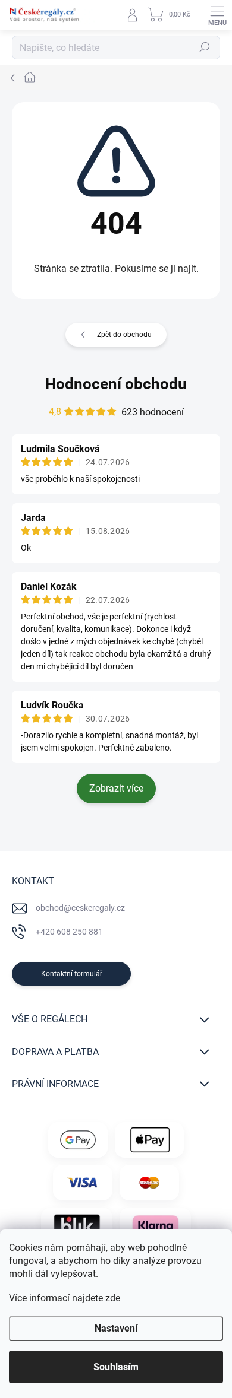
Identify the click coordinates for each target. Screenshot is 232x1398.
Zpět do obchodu (124, 335)
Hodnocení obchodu (116, 384)
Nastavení (116, 1328)
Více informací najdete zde (64, 1298)
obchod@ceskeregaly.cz (80, 908)
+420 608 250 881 (69, 931)
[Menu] (217, 15)
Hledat (204, 47)
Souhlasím (116, 1366)
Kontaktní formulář (71, 974)
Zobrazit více (116, 788)
